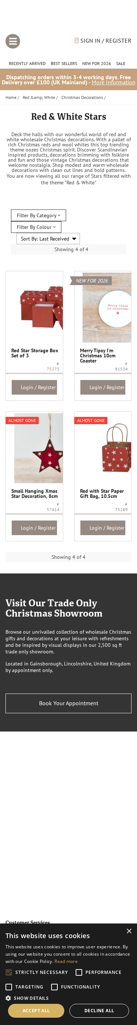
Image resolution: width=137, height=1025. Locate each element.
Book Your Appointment (68, 703)
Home (10, 97)
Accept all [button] (36, 1010)
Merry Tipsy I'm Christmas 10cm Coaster (97, 355)
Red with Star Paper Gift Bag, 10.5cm (102, 493)
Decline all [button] (99, 1010)
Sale (120, 63)
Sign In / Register (105, 40)
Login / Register (38, 387)
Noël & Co (68, 19)
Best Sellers (64, 63)
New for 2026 (96, 63)
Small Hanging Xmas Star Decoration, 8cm (34, 493)
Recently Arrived (27, 63)
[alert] (68, 974)
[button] (68, 997)
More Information (114, 82)
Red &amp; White (39, 97)
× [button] (129, 931)
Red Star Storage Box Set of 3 (34, 353)
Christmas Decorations (82, 97)
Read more (66, 961)
